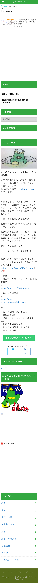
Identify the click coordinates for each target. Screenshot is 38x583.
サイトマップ (5, 572)
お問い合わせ (29, 572)
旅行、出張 (6, 517)
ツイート (5, 368)
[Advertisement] (19, 57)
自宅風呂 (5, 546)
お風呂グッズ (8, 524)
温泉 (3, 531)
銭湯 (3, 503)
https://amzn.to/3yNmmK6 (15, 288)
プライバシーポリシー (17, 572)
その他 (4, 553)
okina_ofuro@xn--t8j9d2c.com (17, 268)
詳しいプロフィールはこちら (19, 338)
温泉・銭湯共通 (9, 539)
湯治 (3, 510)
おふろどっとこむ (10, 560)
